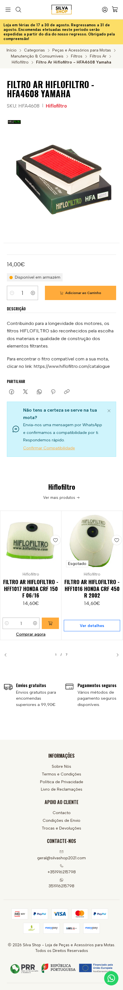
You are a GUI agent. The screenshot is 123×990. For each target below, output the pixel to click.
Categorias (34, 50)
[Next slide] (115, 654)
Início (12, 50)
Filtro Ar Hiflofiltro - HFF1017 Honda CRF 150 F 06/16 (30, 588)
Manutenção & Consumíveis (37, 56)
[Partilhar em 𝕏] (25, 392)
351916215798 (61, 886)
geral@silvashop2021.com (61, 858)
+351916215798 (61, 872)
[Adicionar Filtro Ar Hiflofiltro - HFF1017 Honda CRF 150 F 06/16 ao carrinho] (50, 623)
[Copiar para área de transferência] (67, 392)
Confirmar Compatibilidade (49, 448)
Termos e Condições (61, 774)
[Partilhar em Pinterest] (53, 392)
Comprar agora (30, 634)
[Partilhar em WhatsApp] (39, 392)
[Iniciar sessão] (104, 10)
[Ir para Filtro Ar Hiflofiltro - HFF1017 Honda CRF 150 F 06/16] (31, 541)
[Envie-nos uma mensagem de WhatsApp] (111, 978)
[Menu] (8, 10)
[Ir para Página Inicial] (61, 10)
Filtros (76, 56)
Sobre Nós (61, 766)
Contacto (62, 812)
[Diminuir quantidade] (12, 293)
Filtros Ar (98, 56)
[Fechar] (109, 410)
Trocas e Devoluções (61, 828)
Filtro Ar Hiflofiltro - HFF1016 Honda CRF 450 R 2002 (92, 588)
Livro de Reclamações (61, 789)
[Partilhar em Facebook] (11, 392)
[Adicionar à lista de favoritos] (55, 540)
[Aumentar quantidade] (33, 293)
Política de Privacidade (61, 781)
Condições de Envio (61, 820)
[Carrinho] (115, 9)
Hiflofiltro (20, 62)
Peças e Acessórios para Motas (81, 50)
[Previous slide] (7, 654)
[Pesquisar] (18, 10)
